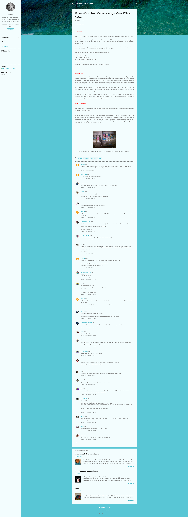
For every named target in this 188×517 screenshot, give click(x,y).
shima (82, 203)
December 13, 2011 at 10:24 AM (88, 279)
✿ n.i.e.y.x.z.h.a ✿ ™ (85, 235)
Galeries (107, 510)
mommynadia (84, 398)
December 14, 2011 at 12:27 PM (88, 422)
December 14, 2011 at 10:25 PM (88, 430)
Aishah (80, 158)
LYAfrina (83, 183)
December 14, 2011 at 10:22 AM (88, 412)
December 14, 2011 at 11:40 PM (88, 439)
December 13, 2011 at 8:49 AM (88, 217)
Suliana (82, 435)
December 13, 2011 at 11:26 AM (88, 335)
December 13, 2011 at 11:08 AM (88, 327)
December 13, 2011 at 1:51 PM (88, 375)
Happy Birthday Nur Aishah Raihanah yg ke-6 (87, 454)
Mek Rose (10, 14)
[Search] (136, 4)
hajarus (82, 331)
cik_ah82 (83, 416)
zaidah (82, 426)
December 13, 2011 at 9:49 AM (88, 268)
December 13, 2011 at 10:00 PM (88, 394)
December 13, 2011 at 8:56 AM (88, 231)
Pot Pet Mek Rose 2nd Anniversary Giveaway (86, 471)
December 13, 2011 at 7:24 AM (88, 187)
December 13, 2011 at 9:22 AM (88, 240)
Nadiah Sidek (84, 174)
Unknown (83, 211)
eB (81, 371)
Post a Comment (80, 443)
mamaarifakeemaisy (85, 221)
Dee (81, 388)
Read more (131, 466)
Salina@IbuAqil (84, 351)
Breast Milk (86, 158)
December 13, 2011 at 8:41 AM (88, 207)
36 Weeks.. (77, 488)
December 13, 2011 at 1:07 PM (88, 355)
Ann (81, 283)
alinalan (82, 340)
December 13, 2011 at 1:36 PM (88, 367)
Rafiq (100, 158)
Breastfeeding (94, 158)
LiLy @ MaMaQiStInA (86, 272)
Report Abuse (4, 46)
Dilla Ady (83, 311)
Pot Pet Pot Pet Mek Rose (84, 3)
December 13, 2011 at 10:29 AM (88, 294)
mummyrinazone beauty (86, 322)
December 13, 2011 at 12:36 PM (88, 347)
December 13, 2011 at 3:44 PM (88, 384)
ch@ (82, 244)
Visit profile (10, 29)
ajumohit (83, 164)
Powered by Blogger (105, 507)
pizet (82, 380)
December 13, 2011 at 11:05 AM (88, 318)
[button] (133, 12)
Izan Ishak (83, 360)
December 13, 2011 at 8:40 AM (88, 198)
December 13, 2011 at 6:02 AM (88, 170)
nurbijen (82, 191)
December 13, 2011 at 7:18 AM (88, 178)
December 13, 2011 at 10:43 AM (88, 307)
